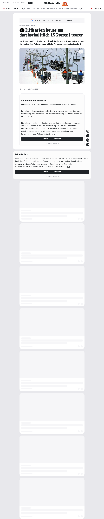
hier (53, 134)
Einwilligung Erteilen (52, 138)
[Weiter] (81, 8)
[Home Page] (52, 3)
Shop (8, 2)
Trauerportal (15, 2)
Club (4, 2)
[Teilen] (87, 140)
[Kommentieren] (87, 131)
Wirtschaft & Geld (27, 25)
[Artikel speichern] (87, 135)
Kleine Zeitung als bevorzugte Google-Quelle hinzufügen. (53, 20)
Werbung (23, 2)
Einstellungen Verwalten (52, 143)
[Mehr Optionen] (87, 144)
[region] (52, 8)
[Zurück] (22, 8)
